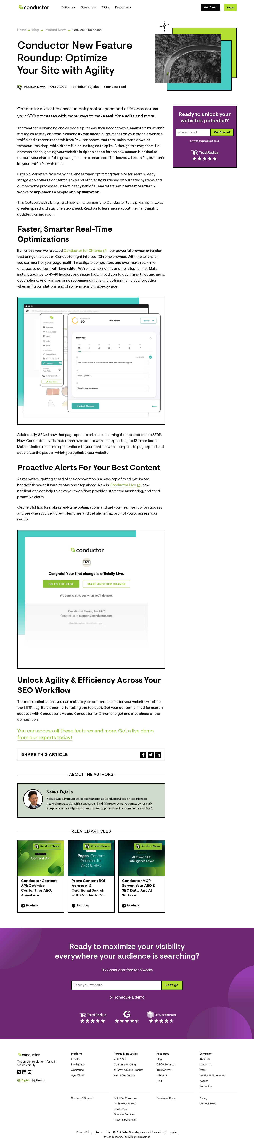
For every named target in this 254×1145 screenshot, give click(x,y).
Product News (55, 30)
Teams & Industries (126, 1053)
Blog (35, 30)
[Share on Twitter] (151, 755)
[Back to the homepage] (34, 7)
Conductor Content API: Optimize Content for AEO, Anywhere (39, 888)
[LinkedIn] (24, 1072)
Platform (76, 1053)
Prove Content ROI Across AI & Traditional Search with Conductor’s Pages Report (88, 888)
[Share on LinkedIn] (158, 755)
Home (21, 30)
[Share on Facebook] (143, 755)
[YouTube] (29, 1072)
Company (206, 1053)
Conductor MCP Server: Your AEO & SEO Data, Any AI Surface (138, 888)
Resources (163, 1053)
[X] (19, 1072)
